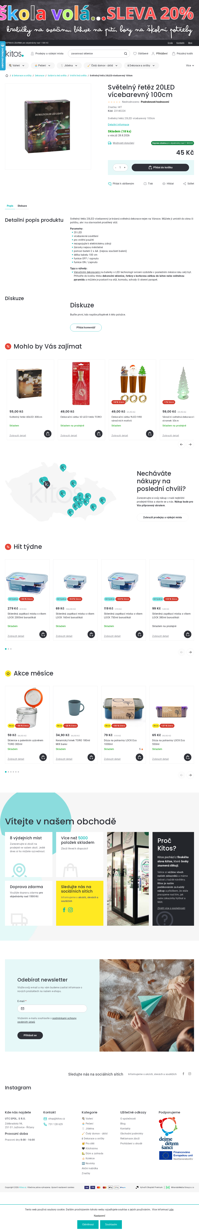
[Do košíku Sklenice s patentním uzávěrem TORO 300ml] (43, 757)
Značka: (115, 107)
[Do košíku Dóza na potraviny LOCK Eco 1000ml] (139, 757)
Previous (181, 652)
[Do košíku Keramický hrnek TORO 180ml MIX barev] (91, 757)
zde (171, 1209)
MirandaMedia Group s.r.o (182, 1187)
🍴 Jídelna (88, 1128)
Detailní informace (118, 124)
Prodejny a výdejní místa (49, 53)
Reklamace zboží (130, 1138)
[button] (30, 433)
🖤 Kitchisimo (90, 1148)
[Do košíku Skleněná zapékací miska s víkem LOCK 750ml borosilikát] (139, 634)
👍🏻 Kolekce (88, 1158)
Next (190, 652)
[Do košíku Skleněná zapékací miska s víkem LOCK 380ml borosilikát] (187, 634)
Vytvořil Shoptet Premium (151, 1187)
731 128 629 (55, 1124)
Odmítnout (88, 1224)
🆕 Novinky (88, 1163)
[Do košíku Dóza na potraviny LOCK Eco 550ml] (187, 757)
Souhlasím (111, 1224)
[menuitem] (17, 65)
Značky (86, 1173)
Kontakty (180, 43)
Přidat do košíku (163, 167)
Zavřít (121, 190)
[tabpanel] (27, 600)
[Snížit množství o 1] (115, 167)
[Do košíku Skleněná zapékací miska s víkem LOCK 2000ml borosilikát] (43, 634)
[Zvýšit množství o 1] (125, 167)
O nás (170, 43)
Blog (190, 43)
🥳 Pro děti (88, 1143)
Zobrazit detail (17, 435)
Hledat (125, 53)
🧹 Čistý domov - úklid (94, 1133)
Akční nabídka (90, 1168)
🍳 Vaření (87, 1118)
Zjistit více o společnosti (171, 908)
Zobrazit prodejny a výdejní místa (162, 517)
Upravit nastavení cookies (62, 1187)
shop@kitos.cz (56, 1118)
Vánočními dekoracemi (87, 272)
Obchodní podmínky (131, 1133)
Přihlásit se (30, 1035)
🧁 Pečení (87, 1123)
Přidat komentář (85, 327)
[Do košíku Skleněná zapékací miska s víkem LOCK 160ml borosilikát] (91, 634)
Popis (10, 205)
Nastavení (99, 1215)
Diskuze (22, 205)
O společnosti (128, 1118)
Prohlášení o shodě (131, 1143)
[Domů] (7, 75)
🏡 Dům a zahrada (92, 1153)
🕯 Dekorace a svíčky (93, 1138)
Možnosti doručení (123, 143)
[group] (30, 400)
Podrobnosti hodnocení (155, 102)
